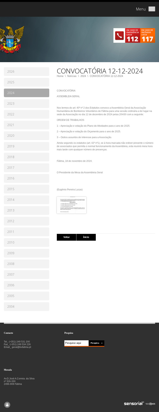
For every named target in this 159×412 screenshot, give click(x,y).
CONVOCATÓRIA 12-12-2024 (106, 76)
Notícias (72, 76)
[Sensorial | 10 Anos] (139, 404)
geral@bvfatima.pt (21, 347)
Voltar (66, 237)
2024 (83, 76)
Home (60, 76)
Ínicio (86, 237)
